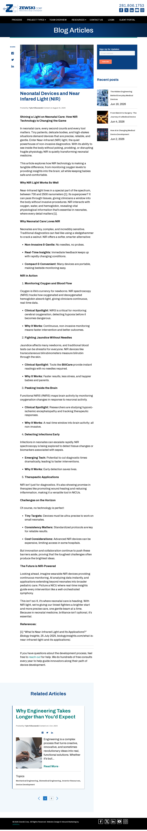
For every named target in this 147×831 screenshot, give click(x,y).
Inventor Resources (71, 781)
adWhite (16, 824)
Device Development (25, 785)
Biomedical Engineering (50, 781)
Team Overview (58, 20)
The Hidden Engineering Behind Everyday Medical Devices (121, 95)
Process (17, 20)
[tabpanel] (48, 747)
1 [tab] (45, 798)
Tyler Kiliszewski (36, 108)
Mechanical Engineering (27, 781)
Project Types (35, 20)
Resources (78, 20)
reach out (35, 657)
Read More (51, 766)
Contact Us (96, 20)
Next (57, 798)
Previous (39, 798)
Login (111, 20)
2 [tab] (51, 798)
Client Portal (127, 20)
